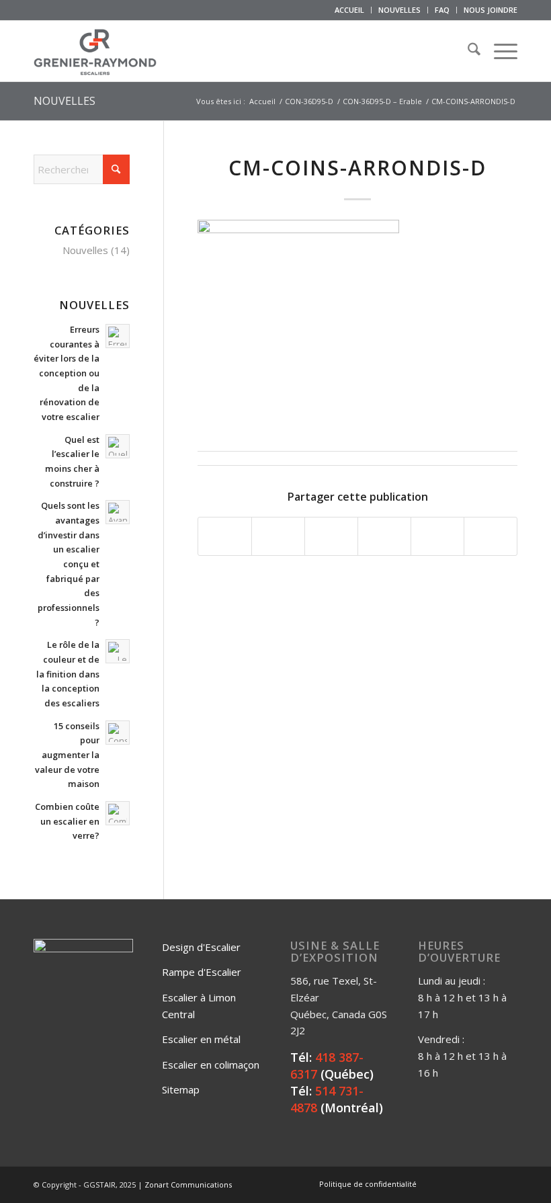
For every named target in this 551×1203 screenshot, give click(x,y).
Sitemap (181, 1089)
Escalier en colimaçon (210, 1064)
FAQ (442, 10)
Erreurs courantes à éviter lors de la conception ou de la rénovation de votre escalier (66, 373)
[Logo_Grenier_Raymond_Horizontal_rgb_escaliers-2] (95, 51)
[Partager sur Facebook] (224, 536)
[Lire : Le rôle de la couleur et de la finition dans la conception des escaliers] (117, 651)
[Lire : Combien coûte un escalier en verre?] (117, 813)
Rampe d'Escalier (201, 972)
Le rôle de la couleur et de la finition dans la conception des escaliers (67, 673)
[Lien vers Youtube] (487, 1183)
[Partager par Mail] (490, 536)
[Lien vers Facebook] (447, 1183)
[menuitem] (350, 10)
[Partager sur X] (278, 536)
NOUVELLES (399, 10)
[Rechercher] (467, 51)
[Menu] (498, 51)
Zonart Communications (188, 1184)
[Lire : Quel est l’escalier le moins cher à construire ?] (117, 446)
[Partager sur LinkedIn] (437, 536)
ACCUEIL (349, 10)
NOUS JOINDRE (490, 10)
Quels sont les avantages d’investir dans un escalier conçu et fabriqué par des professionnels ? (68, 563)
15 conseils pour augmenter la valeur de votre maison (67, 755)
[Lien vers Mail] (507, 1183)
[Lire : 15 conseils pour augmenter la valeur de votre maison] (117, 732)
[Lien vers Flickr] (467, 1183)
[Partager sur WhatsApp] (331, 536)
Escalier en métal (201, 1039)
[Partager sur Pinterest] (384, 536)
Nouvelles (85, 250)
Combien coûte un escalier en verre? (67, 820)
